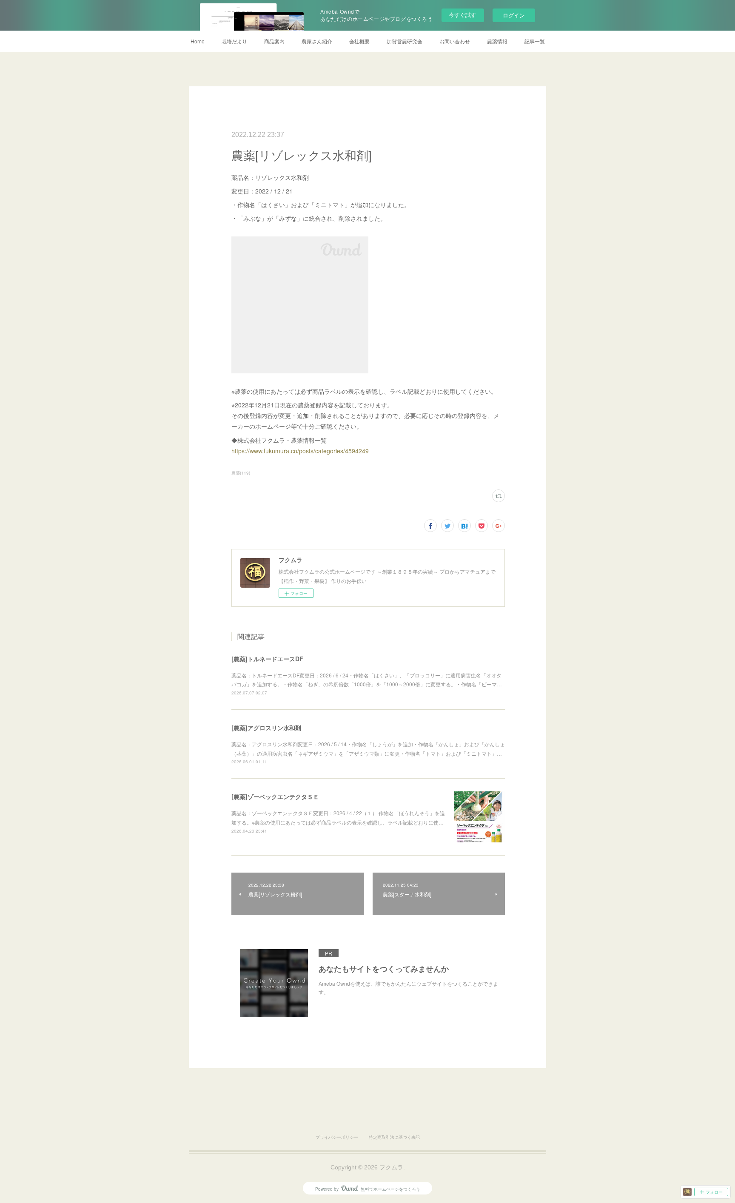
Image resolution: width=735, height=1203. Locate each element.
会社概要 (359, 41)
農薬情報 (497, 41)
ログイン (514, 15)
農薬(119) (240, 473)
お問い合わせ (454, 41)
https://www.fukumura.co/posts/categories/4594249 (300, 451)
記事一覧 (534, 41)
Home (198, 41)
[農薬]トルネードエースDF (267, 658)
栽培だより (234, 41)
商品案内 (274, 41)
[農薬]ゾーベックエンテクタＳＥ (275, 796)
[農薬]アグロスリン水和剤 (266, 727)
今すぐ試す (462, 15)
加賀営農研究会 (404, 41)
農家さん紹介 (317, 41)
